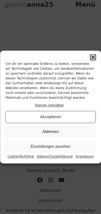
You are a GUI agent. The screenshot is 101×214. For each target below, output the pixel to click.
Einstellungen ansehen (50, 146)
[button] (93, 57)
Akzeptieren (50, 117)
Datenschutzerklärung (55, 156)
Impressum (84, 156)
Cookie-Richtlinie (21, 156)
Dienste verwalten (49, 105)
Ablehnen (50, 131)
